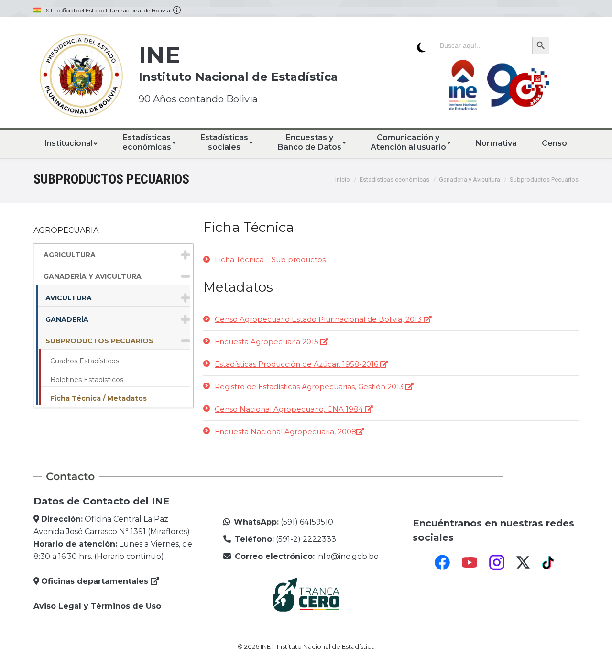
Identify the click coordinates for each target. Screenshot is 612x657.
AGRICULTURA (70, 255)
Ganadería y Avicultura (469, 179)
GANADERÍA (66, 319)
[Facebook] (442, 562)
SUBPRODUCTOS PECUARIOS (99, 341)
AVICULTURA (68, 298)
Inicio (342, 179)
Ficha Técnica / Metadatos (98, 398)
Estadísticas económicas (394, 179)
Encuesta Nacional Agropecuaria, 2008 (285, 431)
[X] (523, 562)
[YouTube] (469, 562)
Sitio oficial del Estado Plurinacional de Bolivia (109, 10)
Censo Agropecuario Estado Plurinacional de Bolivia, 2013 (319, 319)
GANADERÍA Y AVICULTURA (93, 276)
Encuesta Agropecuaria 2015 (267, 341)
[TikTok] (549, 562)
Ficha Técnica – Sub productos (270, 259)
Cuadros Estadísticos (84, 361)
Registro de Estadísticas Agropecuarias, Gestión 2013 (310, 386)
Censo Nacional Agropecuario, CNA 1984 (290, 409)
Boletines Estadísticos (86, 379)
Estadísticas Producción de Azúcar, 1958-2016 (297, 364)
